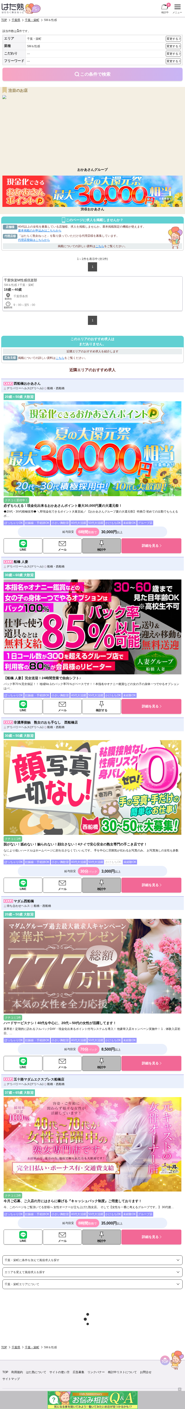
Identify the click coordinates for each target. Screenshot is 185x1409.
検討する (101, 710)
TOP (4, 20)
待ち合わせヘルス (18, 906)
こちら (99, 246)
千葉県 (16, 20)
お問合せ (146, 1372)
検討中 (165, 8)
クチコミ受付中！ (16, 500)
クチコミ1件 (13, 839)
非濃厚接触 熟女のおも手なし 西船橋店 (46, 722)
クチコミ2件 (13, 1195)
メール (62, 549)
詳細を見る (150, 545)
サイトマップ (11, 1379)
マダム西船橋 (24, 901)
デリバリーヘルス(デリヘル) (25, 388)
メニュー (176, 10)
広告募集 (78, 1372)
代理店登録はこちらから (34, 240)
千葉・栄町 (32, 20)
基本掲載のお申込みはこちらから (39, 230)
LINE (23, 549)
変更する (172, 38)
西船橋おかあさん (27, 383)
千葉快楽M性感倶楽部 (20, 280)
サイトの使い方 (59, 1372)
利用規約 (17, 1372)
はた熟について (36, 1372)
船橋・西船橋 (56, 388)
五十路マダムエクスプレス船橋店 (39, 1079)
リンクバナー (96, 1372)
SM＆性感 (10, 285)
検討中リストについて (122, 1372)
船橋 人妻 (21, 562)
